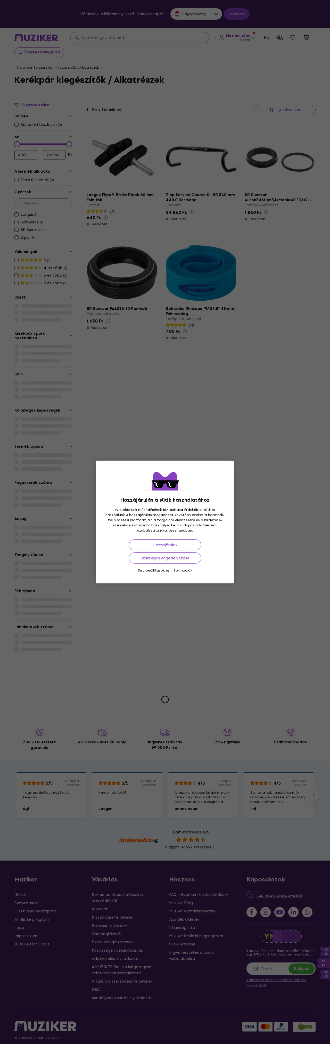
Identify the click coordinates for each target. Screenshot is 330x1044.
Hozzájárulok (165, 545)
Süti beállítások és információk (165, 570)
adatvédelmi (206, 525)
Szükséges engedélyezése (165, 558)
